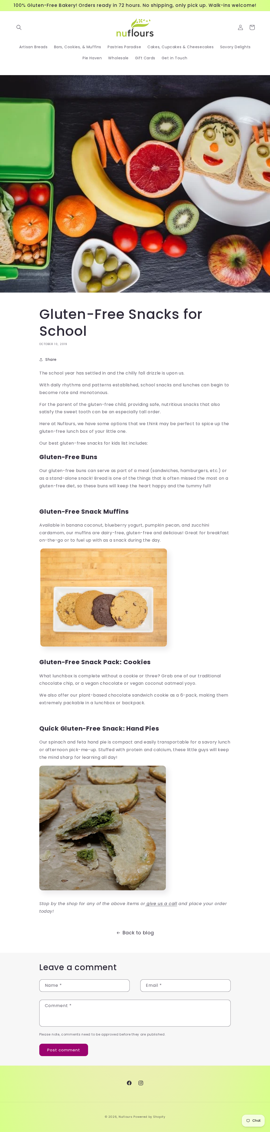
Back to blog (138, 932)
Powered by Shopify (149, 1117)
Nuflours (126, 1117)
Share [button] (51, 359)
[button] (19, 27)
